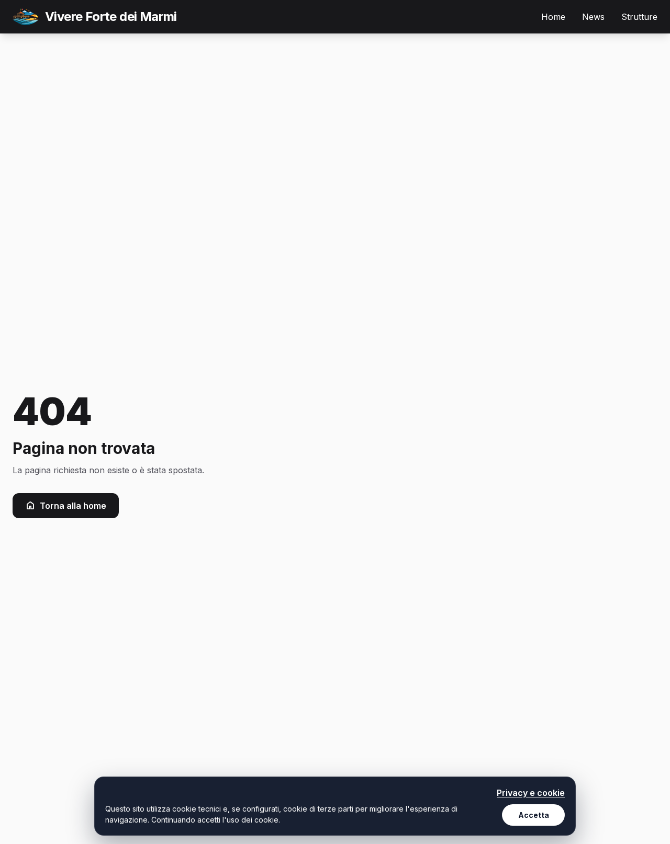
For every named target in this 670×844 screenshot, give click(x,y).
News (593, 17)
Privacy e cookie (531, 793)
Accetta (533, 815)
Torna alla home (73, 505)
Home (553, 17)
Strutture (639, 17)
